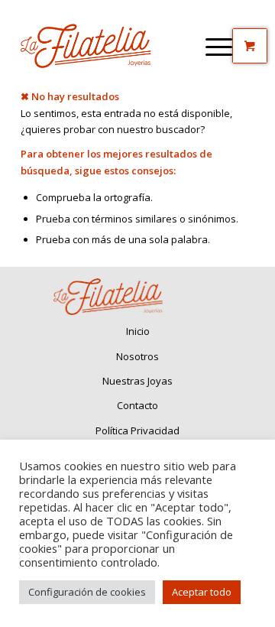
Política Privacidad (137, 430)
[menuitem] (218, 45)
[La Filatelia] (114, 45)
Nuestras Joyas (137, 381)
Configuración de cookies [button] (87, 592)
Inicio (138, 331)
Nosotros (137, 356)
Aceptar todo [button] (201, 592)
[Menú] (218, 45)
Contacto (137, 405)
